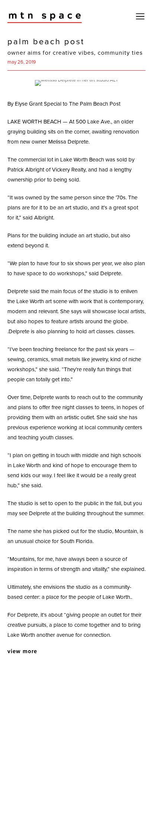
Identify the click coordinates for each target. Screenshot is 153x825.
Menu (140, 16)
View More (22, 651)
